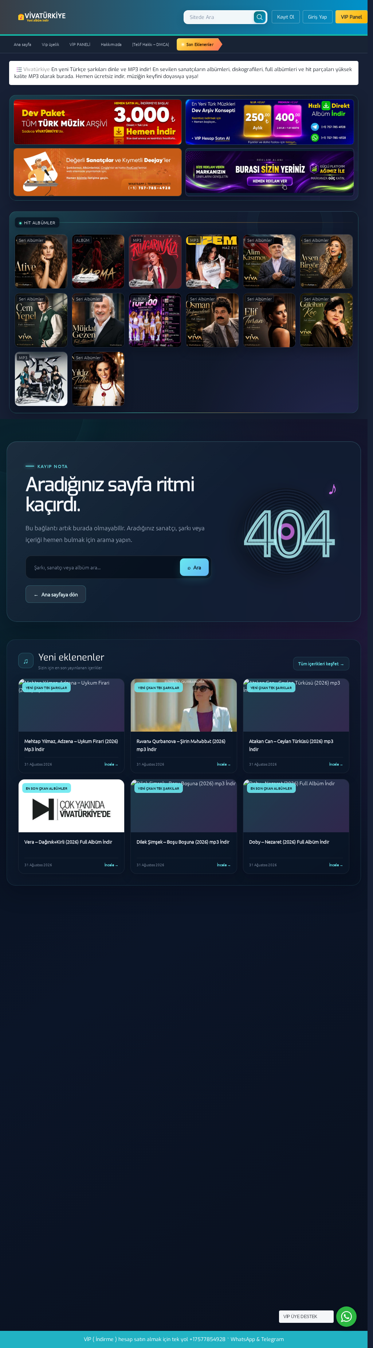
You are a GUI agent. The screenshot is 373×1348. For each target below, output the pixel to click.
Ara (194, 567)
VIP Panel (351, 17)
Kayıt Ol (285, 17)
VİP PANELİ (80, 44)
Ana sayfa (22, 44)
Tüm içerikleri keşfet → (321, 663)
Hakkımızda (111, 44)
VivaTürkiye (42, 16)
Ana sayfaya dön (56, 594)
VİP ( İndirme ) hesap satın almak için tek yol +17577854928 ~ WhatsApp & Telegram (184, 1339)
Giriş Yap (317, 17)
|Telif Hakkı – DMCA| (150, 44)
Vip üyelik (50, 44)
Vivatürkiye (37, 69)
